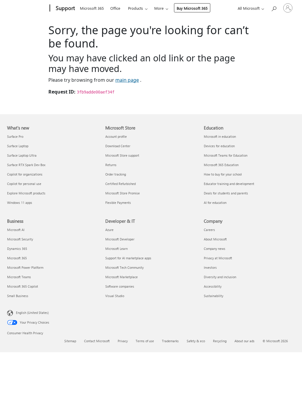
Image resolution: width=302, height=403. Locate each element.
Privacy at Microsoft (218, 258)
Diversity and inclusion (220, 277)
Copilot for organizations (24, 174)
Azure (109, 229)
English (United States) (32, 312)
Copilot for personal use (24, 183)
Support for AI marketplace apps (128, 258)
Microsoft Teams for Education (225, 155)
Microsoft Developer (119, 239)
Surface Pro (15, 136)
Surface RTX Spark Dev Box (26, 165)
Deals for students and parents (226, 193)
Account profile (116, 136)
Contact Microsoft (97, 341)
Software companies (119, 286)
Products (135, 8)
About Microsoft (215, 239)
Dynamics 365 (17, 248)
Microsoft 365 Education (221, 165)
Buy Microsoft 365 (192, 8)
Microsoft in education (220, 136)
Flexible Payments (118, 202)
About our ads (244, 341)
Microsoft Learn (116, 248)
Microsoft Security (20, 239)
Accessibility (212, 286)
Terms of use (145, 341)
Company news (214, 248)
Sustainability (213, 296)
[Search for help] (273, 7)
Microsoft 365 (92, 8)
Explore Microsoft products (26, 193)
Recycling (219, 341)
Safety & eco (196, 341)
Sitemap (70, 341)
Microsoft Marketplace (121, 277)
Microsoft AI (15, 229)
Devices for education (219, 146)
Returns (110, 165)
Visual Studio (114, 296)
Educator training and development (229, 183)
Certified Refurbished (120, 183)
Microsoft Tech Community (124, 267)
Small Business (17, 296)
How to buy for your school (223, 174)
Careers (209, 229)
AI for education (215, 202)
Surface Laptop (17, 146)
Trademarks (170, 341)
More (159, 8)
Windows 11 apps (19, 202)
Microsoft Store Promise (122, 193)
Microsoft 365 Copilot (22, 286)
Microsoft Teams (19, 277)
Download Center (117, 146)
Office (115, 8)
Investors (210, 267)
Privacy (123, 341)
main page (127, 80)
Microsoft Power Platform (25, 267)
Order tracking (115, 174)
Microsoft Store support (122, 155)
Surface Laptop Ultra (22, 155)
